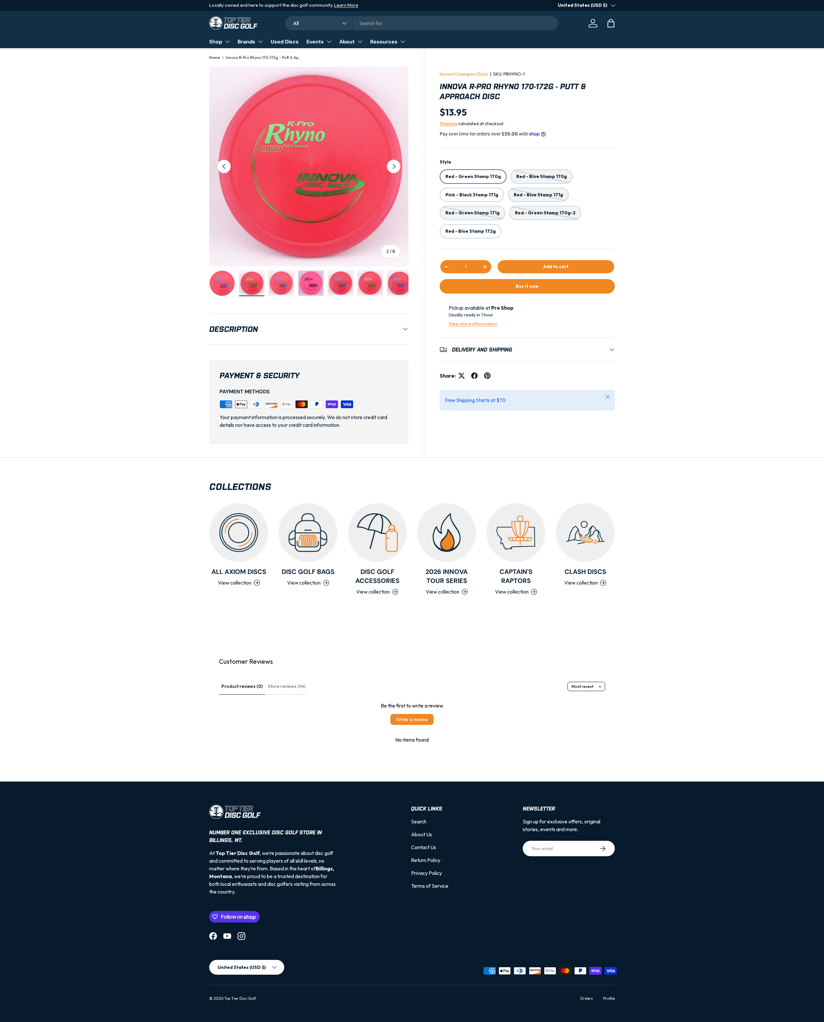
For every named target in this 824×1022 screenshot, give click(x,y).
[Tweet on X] (461, 375)
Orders (586, 998)
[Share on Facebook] (474, 375)
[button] (611, 23)
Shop (215, 41)
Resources (384, 41)
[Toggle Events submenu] (329, 41)
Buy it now (527, 286)
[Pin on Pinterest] (487, 375)
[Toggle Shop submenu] (227, 41)
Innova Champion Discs (464, 74)
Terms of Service (429, 886)
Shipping (448, 124)
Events (315, 41)
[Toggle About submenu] (360, 41)
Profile (609, 998)
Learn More (346, 5)
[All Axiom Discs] (239, 532)
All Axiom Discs (238, 571)
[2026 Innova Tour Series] (446, 532)
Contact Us (423, 847)
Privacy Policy (426, 873)
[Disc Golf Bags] (308, 532)
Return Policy (425, 860)
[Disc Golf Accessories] (377, 532)
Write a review (412, 719)
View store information (473, 324)
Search (418, 821)
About (347, 41)
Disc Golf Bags (308, 571)
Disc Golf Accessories (377, 576)
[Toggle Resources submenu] (403, 41)
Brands (246, 41)
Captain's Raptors (516, 576)
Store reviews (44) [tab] (286, 686)
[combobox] (421, 23)
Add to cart (555, 266)
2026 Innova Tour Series (447, 576)
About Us (421, 834)
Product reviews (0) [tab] (242, 686)
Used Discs (285, 41)
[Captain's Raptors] (516, 532)
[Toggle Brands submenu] (260, 41)
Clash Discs (585, 571)
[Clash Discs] (585, 532)
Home (214, 57)
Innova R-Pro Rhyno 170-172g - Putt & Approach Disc (264, 57)
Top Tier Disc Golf (240, 998)
